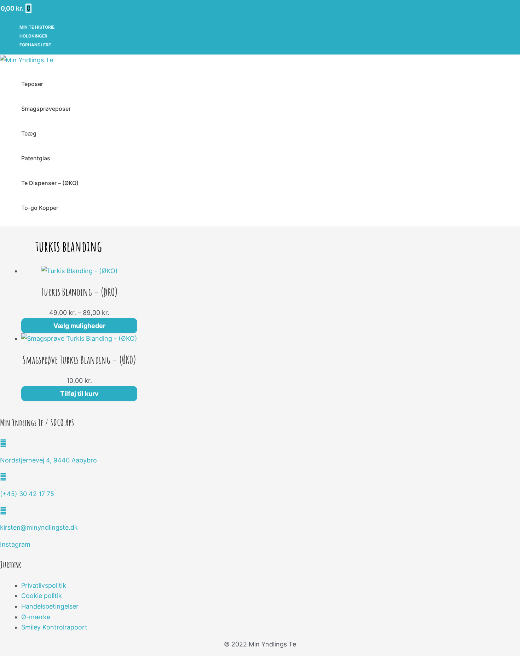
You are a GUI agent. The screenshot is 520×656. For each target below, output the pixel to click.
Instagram (15, 544)
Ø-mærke (35, 617)
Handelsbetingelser (50, 606)
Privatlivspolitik (43, 585)
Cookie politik (41, 595)
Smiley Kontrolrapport (54, 627)
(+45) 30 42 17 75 (27, 493)
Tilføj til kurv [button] (79, 393)
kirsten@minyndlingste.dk (39, 527)
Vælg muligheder (79, 325)
